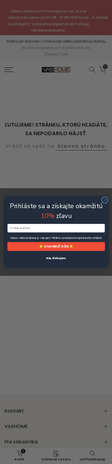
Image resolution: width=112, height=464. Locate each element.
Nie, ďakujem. (56, 258)
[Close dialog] (104, 200)
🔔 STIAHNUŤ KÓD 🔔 (56, 246)
